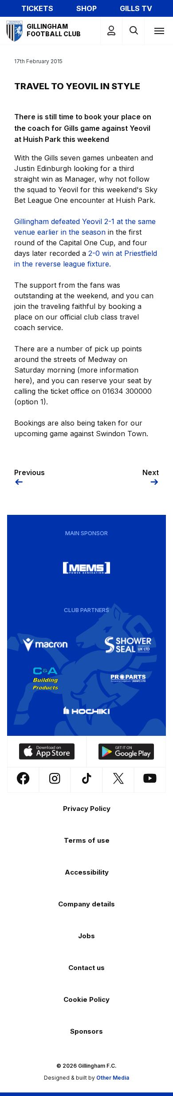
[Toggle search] (133, 31)
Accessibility (87, 872)
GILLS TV (136, 8)
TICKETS (37, 8)
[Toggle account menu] (111, 31)
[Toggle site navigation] (159, 30)
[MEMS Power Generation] (86, 568)
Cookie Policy (86, 999)
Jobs (86, 936)
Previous (29, 472)
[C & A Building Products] (45, 678)
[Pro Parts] (128, 678)
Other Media (112, 1077)
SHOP (86, 8)
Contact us (86, 967)
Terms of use (87, 840)
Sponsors (86, 1031)
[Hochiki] (86, 712)
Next (150, 472)
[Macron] (45, 645)
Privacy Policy (86, 808)
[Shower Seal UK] (128, 645)
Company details (86, 904)
